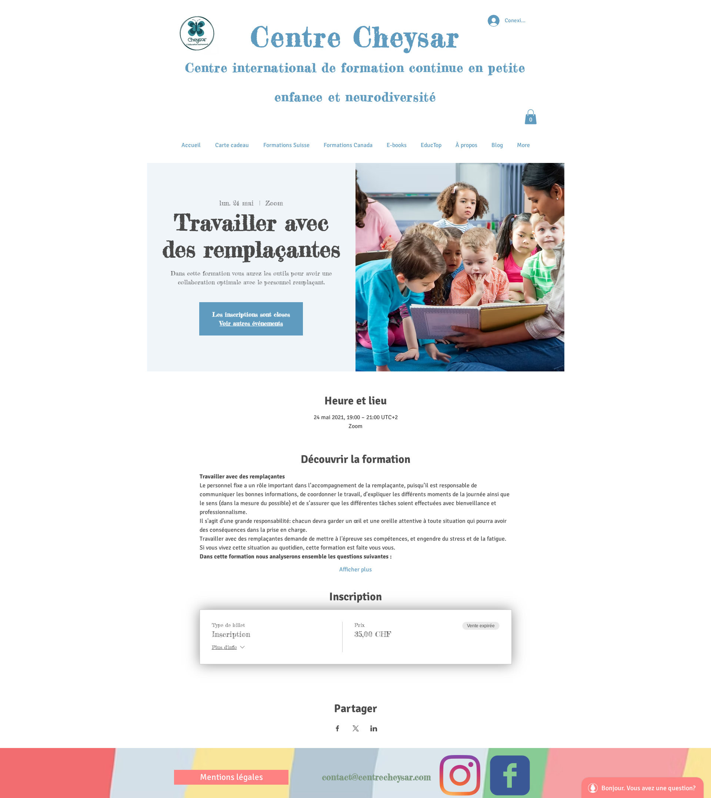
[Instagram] (460, 775)
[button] (530, 116)
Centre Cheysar (355, 36)
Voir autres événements (251, 323)
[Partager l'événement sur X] (355, 728)
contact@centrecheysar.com (376, 777)
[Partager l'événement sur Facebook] (337, 728)
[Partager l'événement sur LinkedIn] (373, 728)
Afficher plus (355, 569)
